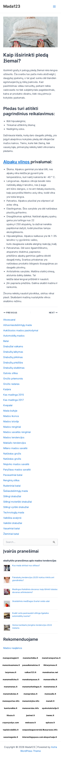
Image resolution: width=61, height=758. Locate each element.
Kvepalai (7, 405)
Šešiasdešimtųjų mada (15, 491)
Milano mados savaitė (15, 448)
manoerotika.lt (50, 679)
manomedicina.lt (11, 679)
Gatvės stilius (10, 373)
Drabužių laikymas (13, 351)
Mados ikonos (11, 416)
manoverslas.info (30, 708)
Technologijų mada (13, 512)
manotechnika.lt (30, 658)
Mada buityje (10, 410)
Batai (6, 341)
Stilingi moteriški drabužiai (17, 501)
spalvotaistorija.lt (50, 708)
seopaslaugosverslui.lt (31, 729)
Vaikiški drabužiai (12, 523)
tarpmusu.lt (10, 672)
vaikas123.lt (30, 672)
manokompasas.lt (30, 679)
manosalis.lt (50, 694)
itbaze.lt (11, 715)
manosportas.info (10, 701)
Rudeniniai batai (11, 485)
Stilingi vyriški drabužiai (16, 507)
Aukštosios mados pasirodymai (20, 330)
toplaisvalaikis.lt (11, 729)
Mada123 (11, 6)
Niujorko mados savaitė (16, 464)
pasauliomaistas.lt (31, 665)
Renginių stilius (11, 480)
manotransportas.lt (50, 658)
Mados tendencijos (13, 437)
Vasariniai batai (11, 528)
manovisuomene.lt (11, 665)
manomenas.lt (10, 686)
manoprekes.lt (30, 694)
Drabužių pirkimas (13, 357)
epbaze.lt (50, 722)
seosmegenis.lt (10, 737)
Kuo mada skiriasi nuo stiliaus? (26, 565)
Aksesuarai (9, 319)
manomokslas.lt (10, 694)
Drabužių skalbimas (14, 367)
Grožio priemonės (13, 378)
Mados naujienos (12, 648)
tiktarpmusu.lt (50, 665)
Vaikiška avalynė (12, 517)
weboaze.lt (30, 722)
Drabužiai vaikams (13, 346)
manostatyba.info (30, 701)
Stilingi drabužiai (12, 496)
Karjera (7, 389)
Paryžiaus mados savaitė (17, 469)
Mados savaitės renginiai (17, 432)
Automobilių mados (14, 335)
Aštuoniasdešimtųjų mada (17, 325)
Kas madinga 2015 (13, 394)
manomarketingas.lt (31, 686)
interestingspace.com (31, 737)
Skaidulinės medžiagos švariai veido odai (31, 601)
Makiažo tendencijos (14, 442)
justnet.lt (30, 715)
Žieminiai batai (11, 533)
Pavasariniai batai (12, 475)
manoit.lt (50, 701)
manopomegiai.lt (11, 658)
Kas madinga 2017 (13, 399)
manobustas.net (50, 672)
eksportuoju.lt (50, 737)
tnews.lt (50, 715)
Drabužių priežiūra (13, 362)
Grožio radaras (11, 384)
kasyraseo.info (50, 729)
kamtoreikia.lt (10, 708)
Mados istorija (11, 421)
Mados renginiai (12, 426)
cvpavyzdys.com (10, 722)
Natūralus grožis (12, 453)
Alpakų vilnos (17, 161)
